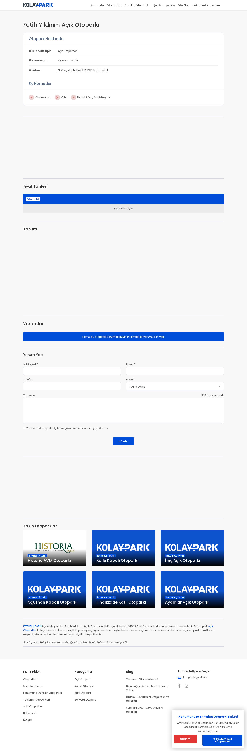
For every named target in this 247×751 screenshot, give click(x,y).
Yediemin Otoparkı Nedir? (142, 679)
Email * (130, 364)
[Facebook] (180, 686)
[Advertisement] (123, 147)
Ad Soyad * (30, 364)
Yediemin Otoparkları (36, 699)
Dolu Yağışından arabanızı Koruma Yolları (147, 688)
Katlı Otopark (83, 693)
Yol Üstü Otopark (85, 699)
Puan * (130, 379)
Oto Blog (183, 5)
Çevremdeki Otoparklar (223, 740)
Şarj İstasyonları (164, 5)
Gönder (123, 441)
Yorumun (29, 395)
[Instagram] (187, 686)
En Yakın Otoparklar (137, 5)
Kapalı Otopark (84, 686)
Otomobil (33, 199)
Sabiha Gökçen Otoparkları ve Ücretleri (145, 709)
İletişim (215, 5)
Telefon (28, 379)
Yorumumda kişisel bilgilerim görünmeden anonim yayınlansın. (67, 428)
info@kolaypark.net (195, 677)
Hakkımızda (200, 5)
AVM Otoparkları (33, 706)
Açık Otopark (83, 679)
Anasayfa (97, 5)
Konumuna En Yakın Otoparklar (42, 693)
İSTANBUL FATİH (32, 626)
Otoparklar (114, 5)
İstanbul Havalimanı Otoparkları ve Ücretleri (147, 699)
